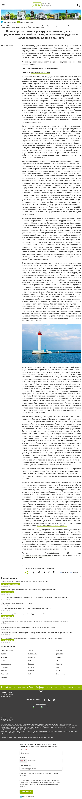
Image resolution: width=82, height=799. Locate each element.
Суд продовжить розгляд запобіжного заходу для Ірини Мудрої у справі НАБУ (26, 608)
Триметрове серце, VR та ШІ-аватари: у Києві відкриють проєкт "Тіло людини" (26, 614)
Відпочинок (32, 657)
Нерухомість (32, 654)
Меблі (30, 660)
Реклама (4, 677)
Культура (59, 664)
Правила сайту (22, 737)
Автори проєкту (41, 704)
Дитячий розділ (61, 674)
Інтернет (31, 664)
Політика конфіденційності (9, 737)
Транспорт (59, 654)
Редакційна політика (46, 737)
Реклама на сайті (6, 692)
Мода (57, 667)
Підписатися (26, 792)
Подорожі (4, 674)
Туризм (3, 654)
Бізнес (3, 660)
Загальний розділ (7, 650)
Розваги (58, 657)
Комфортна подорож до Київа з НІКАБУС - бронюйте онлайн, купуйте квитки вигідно (28, 589)
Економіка (4, 667)
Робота (30, 674)
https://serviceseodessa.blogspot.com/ (42, 68)
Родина (58, 670)
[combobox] (23, 761)
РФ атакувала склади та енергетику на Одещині (16, 603)
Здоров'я (59, 650)
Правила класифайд (33, 737)
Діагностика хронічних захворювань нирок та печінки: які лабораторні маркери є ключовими (31, 638)
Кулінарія (4, 670)
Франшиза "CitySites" (7, 694)
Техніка (30, 650)
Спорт (58, 660)
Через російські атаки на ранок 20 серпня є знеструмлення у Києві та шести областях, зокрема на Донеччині (36, 632)
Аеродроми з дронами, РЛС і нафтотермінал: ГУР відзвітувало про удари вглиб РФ (28, 627)
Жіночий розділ (6, 664)
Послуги (31, 670)
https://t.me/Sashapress (40, 72)
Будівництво (5, 657)
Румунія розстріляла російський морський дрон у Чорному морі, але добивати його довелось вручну (34, 622)
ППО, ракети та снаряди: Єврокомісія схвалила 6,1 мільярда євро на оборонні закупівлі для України (34, 597)
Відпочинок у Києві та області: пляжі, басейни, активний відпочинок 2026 (25, 582)
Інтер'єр (31, 667)
